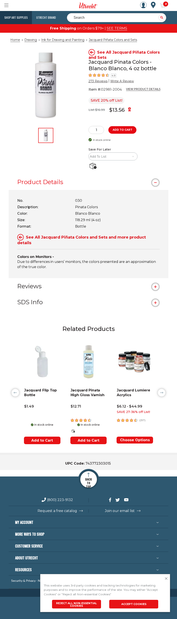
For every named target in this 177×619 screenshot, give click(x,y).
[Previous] (15, 393)
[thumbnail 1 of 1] (45, 135)
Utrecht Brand (46, 17)
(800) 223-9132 (60, 500)
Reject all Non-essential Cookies (76, 604)
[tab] (88, 182)
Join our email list (120, 511)
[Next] (162, 393)
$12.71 (76, 406)
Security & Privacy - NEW (28, 580)
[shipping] (93, 166)
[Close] (166, 578)
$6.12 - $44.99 (129, 406)
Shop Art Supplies (16, 17)
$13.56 (117, 110)
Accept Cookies (133, 604)
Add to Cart (42, 440)
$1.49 (29, 406)
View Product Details (143, 89)
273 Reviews (97, 81)
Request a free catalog (57, 511)
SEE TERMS (117, 28)
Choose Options (135, 440)
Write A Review (122, 81)
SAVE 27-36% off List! (133, 412)
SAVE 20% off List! (106, 100)
